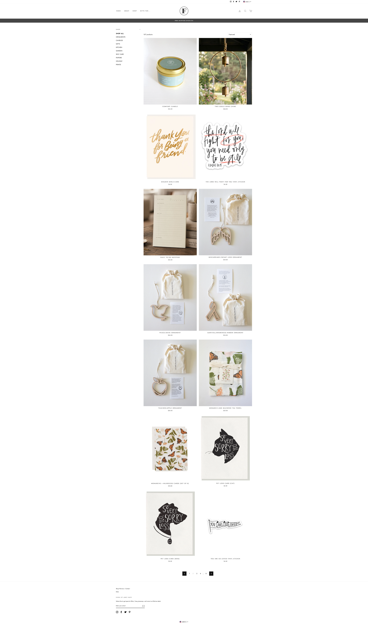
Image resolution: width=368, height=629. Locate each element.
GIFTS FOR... (145, 11)
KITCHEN (119, 47)
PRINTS (118, 64)
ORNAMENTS (120, 37)
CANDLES (119, 40)
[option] (184, 21)
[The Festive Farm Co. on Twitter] (125, 612)
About (126, 11)
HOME (118, 11)
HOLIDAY (119, 61)
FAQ (117, 592)
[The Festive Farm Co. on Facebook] (121, 612)
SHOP (135, 11)
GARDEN (119, 51)
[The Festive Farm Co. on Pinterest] (129, 612)
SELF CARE (120, 54)
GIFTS (118, 44)
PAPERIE (119, 58)
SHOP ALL (120, 33)
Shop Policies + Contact (123, 589)
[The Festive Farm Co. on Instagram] (117, 612)
